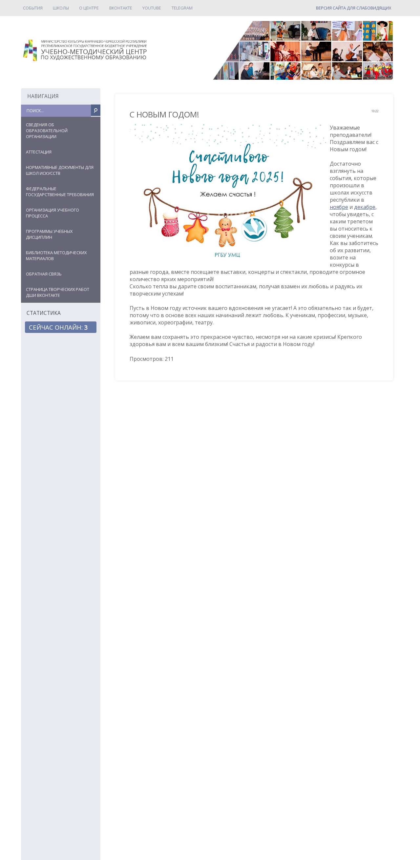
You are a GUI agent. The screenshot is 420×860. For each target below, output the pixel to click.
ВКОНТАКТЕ (120, 8)
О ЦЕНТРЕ (89, 8)
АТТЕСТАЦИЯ (39, 152)
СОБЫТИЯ (33, 8)
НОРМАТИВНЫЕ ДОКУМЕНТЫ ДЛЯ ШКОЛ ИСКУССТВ (60, 170)
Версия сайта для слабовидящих (353, 8)
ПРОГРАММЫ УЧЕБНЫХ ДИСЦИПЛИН (49, 234)
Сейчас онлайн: (58, 327)
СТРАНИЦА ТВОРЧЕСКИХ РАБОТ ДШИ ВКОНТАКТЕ (57, 292)
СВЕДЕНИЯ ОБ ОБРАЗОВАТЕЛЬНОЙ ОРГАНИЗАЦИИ (47, 130)
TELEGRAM (182, 8)
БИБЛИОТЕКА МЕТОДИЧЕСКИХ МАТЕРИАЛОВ (56, 255)
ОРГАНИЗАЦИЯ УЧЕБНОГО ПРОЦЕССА (52, 213)
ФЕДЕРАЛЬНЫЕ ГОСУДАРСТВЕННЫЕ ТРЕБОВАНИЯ (60, 191)
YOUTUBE (151, 8)
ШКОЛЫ (61, 8)
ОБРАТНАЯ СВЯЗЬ (44, 274)
